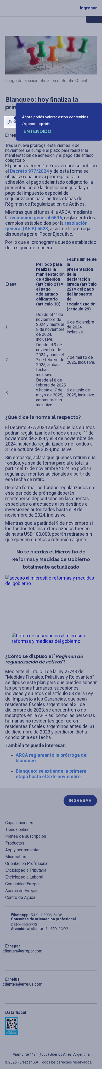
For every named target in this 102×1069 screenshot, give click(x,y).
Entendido (37, 131)
